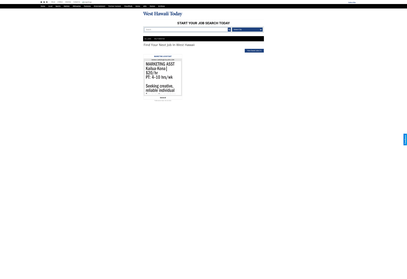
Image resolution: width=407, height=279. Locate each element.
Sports (58, 6)
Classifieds (128, 6)
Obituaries (77, 6)
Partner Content (114, 6)
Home (43, 6)
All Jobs (148, 39)
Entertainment (99, 6)
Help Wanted (159, 39)
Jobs (145, 6)
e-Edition (60, 2)
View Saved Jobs (254, 51)
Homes (152, 6)
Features (87, 6)
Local (50, 6)
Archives (161, 6)
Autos (138, 6)
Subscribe (352, 2)
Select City (238, 29)
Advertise (68, 2)
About (53, 2)
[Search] (229, 30)
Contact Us (76, 2)
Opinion (67, 6)
